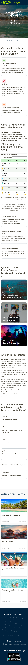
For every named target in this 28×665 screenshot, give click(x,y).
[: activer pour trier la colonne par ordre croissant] (4, 160)
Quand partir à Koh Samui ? (11, 515)
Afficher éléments (9, 154)
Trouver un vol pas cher (19, 645)
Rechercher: (8, 157)
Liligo (5, 521)
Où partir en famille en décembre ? (13, 569)
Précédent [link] (17, 200)
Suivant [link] (23, 200)
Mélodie (5, 575)
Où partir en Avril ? (8, 541)
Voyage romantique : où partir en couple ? (13, 591)
